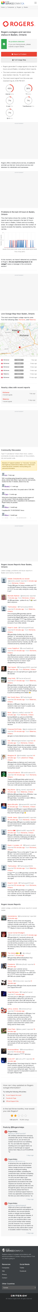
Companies (10, 7)
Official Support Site (12, 1101)
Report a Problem (20, 54)
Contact (4, 1278)
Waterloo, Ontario (27, 792)
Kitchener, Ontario (18, 583)
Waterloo (32, 320)
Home (3, 7)
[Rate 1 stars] (12, 1115)
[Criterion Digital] (19, 1296)
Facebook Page (11, 1098)
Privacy (4, 1274)
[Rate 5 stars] (26, 1115)
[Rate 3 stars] (19, 1115)
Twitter (22, 1268)
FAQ (3, 1271)
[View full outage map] (19, 340)
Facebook (23, 1271)
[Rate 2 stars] (15, 1115)
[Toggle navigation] (35, 2)
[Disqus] (19, 495)
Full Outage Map (20, 60)
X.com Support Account (13, 1095)
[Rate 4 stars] (22, 1115)
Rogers (19, 7)
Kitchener (22, 320)
